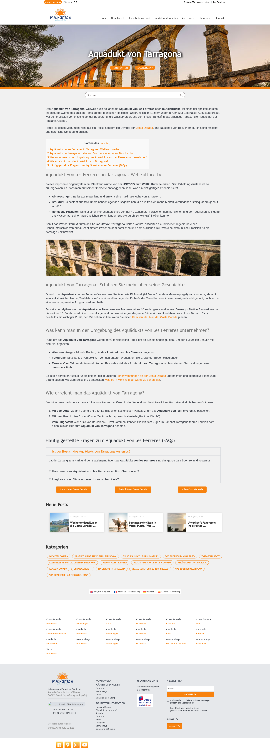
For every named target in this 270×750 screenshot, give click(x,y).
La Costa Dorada (58, 568)
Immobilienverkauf (139, 18)
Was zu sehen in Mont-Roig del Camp (68, 575)
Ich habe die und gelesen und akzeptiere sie (190, 701)
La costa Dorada (103, 707)
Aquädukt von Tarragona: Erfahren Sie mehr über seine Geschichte (90, 153)
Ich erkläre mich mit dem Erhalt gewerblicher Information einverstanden (188, 709)
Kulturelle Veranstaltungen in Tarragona (72, 562)
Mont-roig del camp (105, 728)
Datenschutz (143, 689)
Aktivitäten (188, 18)
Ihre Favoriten (219, 2)
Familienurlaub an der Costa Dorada (155, 317)
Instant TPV (174, 726)
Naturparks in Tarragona (111, 568)
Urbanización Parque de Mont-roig (65, 689)
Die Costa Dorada (58, 556)
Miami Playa (101, 691)
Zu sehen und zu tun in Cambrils (140, 556)
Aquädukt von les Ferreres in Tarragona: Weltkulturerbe (83, 149)
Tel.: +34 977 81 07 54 (63, 709)
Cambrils (100, 688)
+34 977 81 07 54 (53, 2)
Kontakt (219, 18)
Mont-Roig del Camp (105, 697)
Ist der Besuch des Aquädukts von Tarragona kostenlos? (91, 451)
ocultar (105, 143)
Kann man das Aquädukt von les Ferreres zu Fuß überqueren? (95, 471)
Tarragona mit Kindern (114, 562)
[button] (133, 451)
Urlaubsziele (118, 18)
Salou (98, 694)
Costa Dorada (144, 127)
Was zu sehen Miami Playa (188, 568)
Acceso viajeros (203, 2)
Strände (99, 713)
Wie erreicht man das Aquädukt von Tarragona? (77, 161)
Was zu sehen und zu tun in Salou (150, 568)
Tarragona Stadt (211, 556)
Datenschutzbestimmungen (198, 700)
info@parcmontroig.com (65, 712)
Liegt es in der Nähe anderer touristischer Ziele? (85, 479)
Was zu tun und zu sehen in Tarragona (95, 556)
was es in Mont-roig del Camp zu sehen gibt (132, 379)
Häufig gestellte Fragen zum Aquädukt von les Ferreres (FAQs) (87, 165)
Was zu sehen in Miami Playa (180, 556)
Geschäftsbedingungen (148, 686)
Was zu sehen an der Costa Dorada (152, 562)
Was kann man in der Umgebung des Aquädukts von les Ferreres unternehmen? (97, 157)
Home (104, 18)
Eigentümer (204, 18)
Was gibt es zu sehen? (106, 710)
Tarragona (100, 722)
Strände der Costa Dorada (192, 562)
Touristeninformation (166, 18)
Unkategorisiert (82, 568)
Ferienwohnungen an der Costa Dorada (141, 375)
